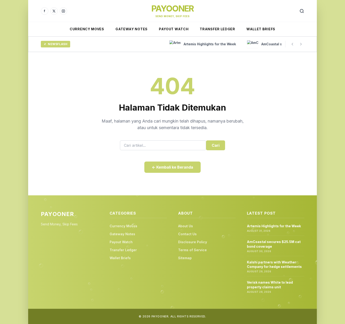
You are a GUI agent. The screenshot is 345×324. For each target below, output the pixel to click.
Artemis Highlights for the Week (274, 226)
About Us (185, 226)
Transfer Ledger (217, 29)
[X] (54, 11)
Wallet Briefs (260, 29)
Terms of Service (192, 250)
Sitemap (185, 258)
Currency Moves (87, 29)
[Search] (301, 11)
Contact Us (187, 234)
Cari (215, 145)
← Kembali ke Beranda (172, 167)
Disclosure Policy (192, 242)
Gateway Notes (131, 29)
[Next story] (301, 44)
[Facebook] (44, 11)
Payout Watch (173, 29)
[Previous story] (292, 44)
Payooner (172, 8)
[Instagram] (63, 11)
